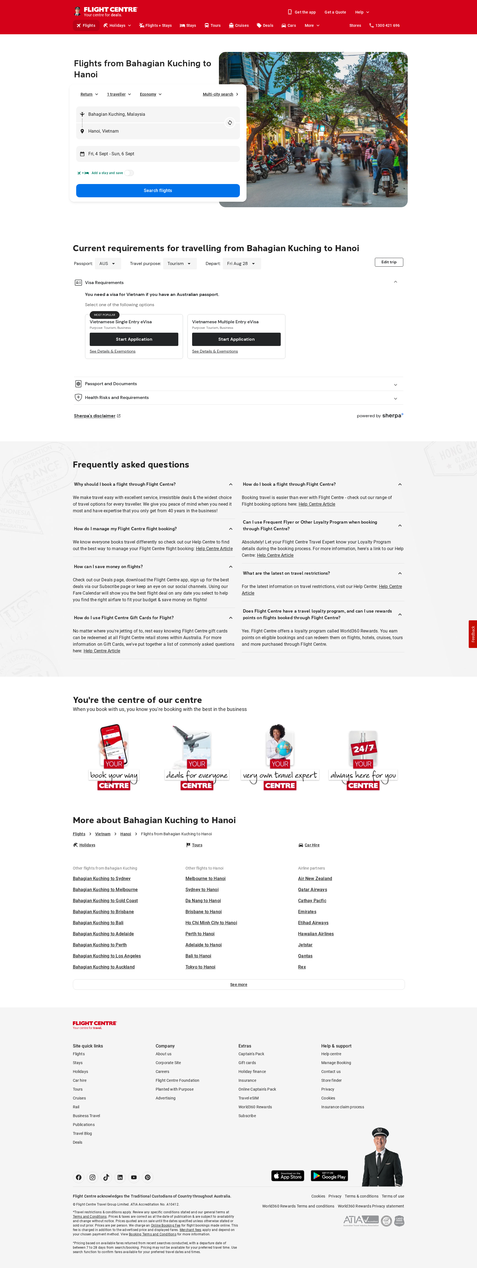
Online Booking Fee (166, 1225)
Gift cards (247, 1062)
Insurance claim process (342, 1107)
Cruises (242, 25)
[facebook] (78, 1177)
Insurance (247, 1080)
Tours (216, 25)
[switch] (128, 174)
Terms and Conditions (90, 1217)
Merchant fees (191, 1230)
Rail (76, 1107)
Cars (292, 25)
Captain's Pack (251, 1054)
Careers (162, 1071)
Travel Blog (82, 1133)
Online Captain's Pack (257, 1089)
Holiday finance (252, 1071)
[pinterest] (147, 1177)
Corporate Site (168, 1062)
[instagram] (92, 1177)
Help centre (331, 1054)
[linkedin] (120, 1177)
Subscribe (247, 1116)
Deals (268, 25)
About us (164, 1054)
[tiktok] (106, 1177)
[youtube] (134, 1177)
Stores (355, 25)
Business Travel (86, 1116)
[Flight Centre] (95, 1025)
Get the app (305, 12)
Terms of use (393, 1196)
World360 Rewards (255, 1107)
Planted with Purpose (175, 1089)
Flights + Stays (158, 25)
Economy (148, 94)
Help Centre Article (214, 548)
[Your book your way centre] (114, 758)
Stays (191, 25)
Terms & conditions (361, 1196)
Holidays (118, 25)
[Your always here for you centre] (363, 758)
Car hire (80, 1080)
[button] (239, 984)
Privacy (327, 1089)
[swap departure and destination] (229, 122)
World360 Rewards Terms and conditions (298, 1206)
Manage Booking (336, 1062)
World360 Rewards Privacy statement (371, 1206)
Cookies (328, 1098)
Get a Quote (335, 12)
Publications (84, 1124)
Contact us (331, 1071)
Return (87, 94)
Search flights (158, 190)
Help (359, 12)
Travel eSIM (249, 1098)
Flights (89, 25)
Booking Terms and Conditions (152, 1234)
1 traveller (116, 94)
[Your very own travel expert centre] (280, 758)
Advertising (166, 1098)
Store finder (331, 1080)
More (309, 25)
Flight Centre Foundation (178, 1080)
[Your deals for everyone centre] (197, 758)
